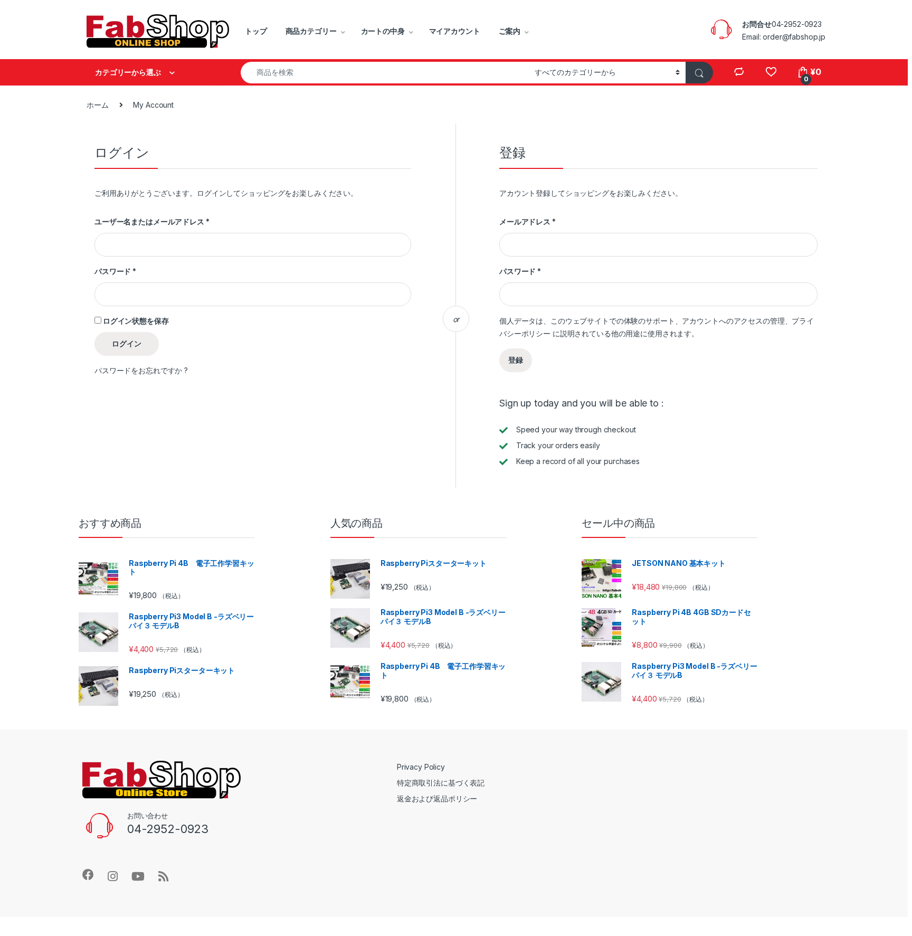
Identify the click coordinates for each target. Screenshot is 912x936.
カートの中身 (383, 30)
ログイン (126, 343)
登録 (515, 359)
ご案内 (510, 30)
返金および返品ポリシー (437, 798)
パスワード (115, 271)
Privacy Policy (421, 766)
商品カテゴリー (311, 30)
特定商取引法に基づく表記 (440, 782)
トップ (256, 30)
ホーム (98, 104)
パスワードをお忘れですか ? (141, 370)
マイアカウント (454, 30)
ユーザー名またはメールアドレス (152, 221)
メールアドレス (527, 221)
